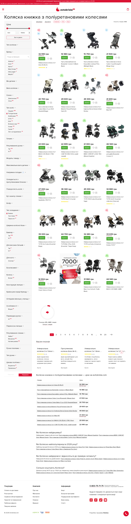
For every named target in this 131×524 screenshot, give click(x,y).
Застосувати (18, 37)
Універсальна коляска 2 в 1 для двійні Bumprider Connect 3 (114, 154)
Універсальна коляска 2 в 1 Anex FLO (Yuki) (74, 447)
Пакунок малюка (10, 506)
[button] (121, 352)
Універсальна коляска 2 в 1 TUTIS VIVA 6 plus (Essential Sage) (92, 199)
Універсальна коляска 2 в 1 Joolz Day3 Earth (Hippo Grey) (54, 473)
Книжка (10, 213)
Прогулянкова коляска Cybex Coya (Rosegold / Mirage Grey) (113, 64)
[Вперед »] (111, 334)
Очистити (11, 374)
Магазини (36, 494)
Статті (63, 503)
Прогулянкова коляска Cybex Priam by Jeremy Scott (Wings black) (82, 459)
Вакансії (35, 503)
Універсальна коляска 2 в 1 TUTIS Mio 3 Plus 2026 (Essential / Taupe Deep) (69, 244)
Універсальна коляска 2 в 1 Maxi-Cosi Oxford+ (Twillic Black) (92, 289)
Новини (35, 500)
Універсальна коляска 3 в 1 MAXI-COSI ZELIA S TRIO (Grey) (47, 154)
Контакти (36, 497)
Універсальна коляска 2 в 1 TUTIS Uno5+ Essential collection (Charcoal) (114, 199)
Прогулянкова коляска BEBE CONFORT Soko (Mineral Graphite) (78, 435)
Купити (42, 58)
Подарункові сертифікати (70, 497)
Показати (25, 375)
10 (92, 335)
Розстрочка (8, 494)
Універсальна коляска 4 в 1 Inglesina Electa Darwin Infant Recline (93, 109)
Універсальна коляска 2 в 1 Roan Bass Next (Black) (104, 447)
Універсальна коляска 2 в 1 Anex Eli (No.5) (47, 64)
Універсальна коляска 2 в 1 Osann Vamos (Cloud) (47, 289)
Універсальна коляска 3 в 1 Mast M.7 (114, 109)
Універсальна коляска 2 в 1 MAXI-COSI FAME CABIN (114, 288)
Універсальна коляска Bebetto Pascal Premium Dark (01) (68, 109)
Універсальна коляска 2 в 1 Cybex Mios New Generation (106, 470)
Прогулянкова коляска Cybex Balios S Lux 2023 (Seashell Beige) (46, 109)
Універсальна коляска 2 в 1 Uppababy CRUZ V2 (47, 199)
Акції (63, 490)
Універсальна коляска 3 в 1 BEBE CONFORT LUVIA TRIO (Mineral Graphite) (92, 154)
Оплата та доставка (11, 490)
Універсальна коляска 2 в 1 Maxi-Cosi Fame (57, 461)
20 (105, 335)
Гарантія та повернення (12, 500)
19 (101, 335)
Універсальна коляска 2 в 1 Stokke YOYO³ (114, 244)
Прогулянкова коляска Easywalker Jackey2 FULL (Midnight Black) (92, 64)
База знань (65, 500)
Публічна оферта (10, 503)
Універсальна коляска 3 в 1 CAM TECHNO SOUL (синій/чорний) (69, 154)
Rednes (106, 513)
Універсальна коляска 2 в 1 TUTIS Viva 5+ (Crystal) (69, 198)
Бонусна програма (67, 494)
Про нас (35, 490)
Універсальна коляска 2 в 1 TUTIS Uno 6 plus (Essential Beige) (47, 244)
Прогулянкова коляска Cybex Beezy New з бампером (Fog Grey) (56, 449)
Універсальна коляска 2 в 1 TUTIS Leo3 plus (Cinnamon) (92, 243)
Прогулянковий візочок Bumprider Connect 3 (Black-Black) (70, 64)
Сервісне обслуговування (13, 497)
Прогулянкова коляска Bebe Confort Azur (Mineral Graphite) (68, 437)
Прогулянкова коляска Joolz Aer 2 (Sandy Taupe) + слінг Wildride (93, 473)
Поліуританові (12, 113)
